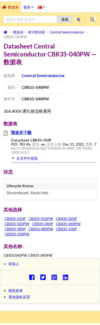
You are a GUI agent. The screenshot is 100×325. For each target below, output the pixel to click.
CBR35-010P (15, 218)
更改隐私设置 (19, 297)
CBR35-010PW (40, 218)
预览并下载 (21, 132)
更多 (29, 5)
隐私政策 (15, 290)
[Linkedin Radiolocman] (67, 277)
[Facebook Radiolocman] (33, 277)
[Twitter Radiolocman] (44, 277)
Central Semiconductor (43, 75)
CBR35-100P (66, 229)
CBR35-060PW (68, 224)
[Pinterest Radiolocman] (56, 277)
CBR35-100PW (17, 234)
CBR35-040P (42, 224)
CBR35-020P (66, 218)
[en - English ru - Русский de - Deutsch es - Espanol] (41, 7)
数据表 (13, 7)
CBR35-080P (15, 229)
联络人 (13, 264)
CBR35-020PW (17, 224)
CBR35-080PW (40, 229)
